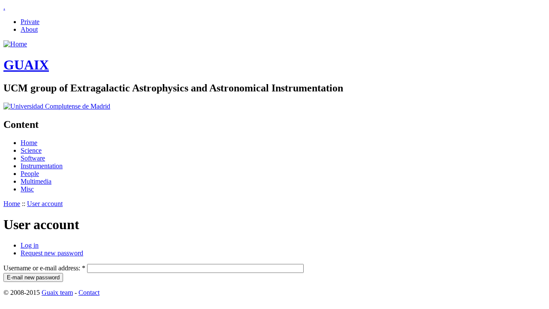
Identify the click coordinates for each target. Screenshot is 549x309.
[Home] (15, 44)
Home (29, 142)
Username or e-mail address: (44, 268)
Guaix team (57, 292)
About (29, 29)
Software (33, 158)
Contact (89, 292)
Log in (30, 245)
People (30, 173)
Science (31, 150)
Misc (27, 189)
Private (30, 21)
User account (45, 203)
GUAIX (26, 65)
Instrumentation (42, 166)
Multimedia (36, 181)
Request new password (52, 253)
